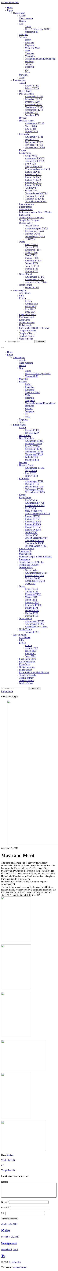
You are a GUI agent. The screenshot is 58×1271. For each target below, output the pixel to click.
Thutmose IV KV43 (34, 198)
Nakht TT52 (31, 255)
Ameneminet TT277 (34, 279)
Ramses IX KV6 (33, 185)
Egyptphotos (7, 691)
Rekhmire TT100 (33, 260)
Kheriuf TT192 (32, 85)
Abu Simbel (24, 293)
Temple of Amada (27, 330)
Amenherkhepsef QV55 (36, 228)
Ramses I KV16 (32, 172)
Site (3, 1213)
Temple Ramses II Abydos (31, 217)
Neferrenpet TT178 (34, 145)
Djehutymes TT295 (34, 142)
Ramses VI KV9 (33, 180)
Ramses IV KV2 (33, 177)
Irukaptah (29, 42)
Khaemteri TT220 (33, 104)
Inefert (28, 40)
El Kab (22, 298)
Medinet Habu (26, 209)
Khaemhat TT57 (33, 250)
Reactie (4, 1182)
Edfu (21, 295)
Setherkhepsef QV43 (35, 236)
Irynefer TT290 (32, 102)
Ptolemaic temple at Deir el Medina (35, 212)
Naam (5, 1202)
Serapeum (29, 67)
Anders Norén (19, 1267)
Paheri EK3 (30, 306)
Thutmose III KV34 (34, 196)
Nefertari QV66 (32, 233)
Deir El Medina (26, 93)
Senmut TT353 (32, 287)
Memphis (23, 34)
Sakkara (23, 37)
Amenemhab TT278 (34, 276)
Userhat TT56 (31, 271)
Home (10, 7)
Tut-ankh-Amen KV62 (36, 201)
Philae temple (25, 325)
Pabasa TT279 (32, 88)
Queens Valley (26, 223)
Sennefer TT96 (32, 266)
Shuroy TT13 (31, 131)
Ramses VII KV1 (33, 182)
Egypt (10, 10)
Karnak (22, 150)
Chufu (28, 26)
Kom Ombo (24, 320)
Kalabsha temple (27, 317)
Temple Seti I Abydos (29, 220)
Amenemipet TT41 (34, 137)
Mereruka (29, 53)
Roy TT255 (30, 128)
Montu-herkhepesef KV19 (37, 169)
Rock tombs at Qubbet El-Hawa (34, 328)
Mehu (27, 50)
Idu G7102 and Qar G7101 (38, 29)
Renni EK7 (30, 309)
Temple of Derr (26, 333)
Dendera (23, 118)
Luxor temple (25, 207)
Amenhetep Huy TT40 (36, 282)
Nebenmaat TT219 (34, 110)
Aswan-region (19, 290)
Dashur (22, 21)
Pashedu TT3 (31, 112)
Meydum (23, 75)
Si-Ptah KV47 (31, 190)
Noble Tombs (25, 285)
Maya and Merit (32, 48)
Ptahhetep (29, 61)
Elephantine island (27, 314)
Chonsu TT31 (31, 247)
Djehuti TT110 (32, 139)
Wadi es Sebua (26, 338)
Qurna (22, 241)
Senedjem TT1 (32, 115)
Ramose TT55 (32, 258)
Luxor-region (19, 80)
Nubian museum (27, 322)
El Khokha (24, 134)
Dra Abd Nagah (26, 120)
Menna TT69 (31, 252)
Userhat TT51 (31, 268)
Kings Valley (25, 153)
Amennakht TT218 (34, 96)
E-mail (5, 1207)
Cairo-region (19, 13)
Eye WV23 (30, 163)
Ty (26, 69)
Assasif (22, 83)
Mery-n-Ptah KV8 (33, 166)
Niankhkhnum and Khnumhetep (40, 58)
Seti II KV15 (31, 188)
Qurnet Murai (25, 274)
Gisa (21, 23)
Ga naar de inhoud (10, 2)
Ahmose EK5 (31, 303)
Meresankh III (31, 32)
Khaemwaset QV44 (34, 231)
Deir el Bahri (25, 91)
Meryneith (30, 56)
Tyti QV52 (30, 239)
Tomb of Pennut (26, 336)
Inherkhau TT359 (33, 99)
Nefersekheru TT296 (35, 147)
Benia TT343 (31, 244)
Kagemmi (29, 45)
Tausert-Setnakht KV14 (36, 193)
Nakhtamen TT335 (34, 107)
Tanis (21, 77)
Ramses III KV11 (33, 174)
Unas (27, 72)
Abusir (22, 15)
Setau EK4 (30, 311)
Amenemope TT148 (34, 123)
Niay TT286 (31, 126)
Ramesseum (24, 215)
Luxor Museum (26, 204)
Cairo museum (26, 18)
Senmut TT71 (31, 263)
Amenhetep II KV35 (34, 158)
